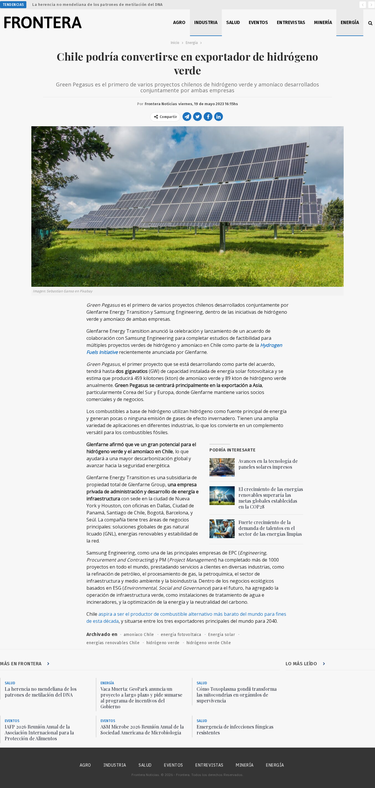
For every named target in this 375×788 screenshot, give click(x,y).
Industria (205, 22)
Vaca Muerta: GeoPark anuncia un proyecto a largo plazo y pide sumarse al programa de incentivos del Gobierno (141, 697)
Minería (323, 22)
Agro (179, 22)
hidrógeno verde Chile (208, 642)
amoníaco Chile (139, 634)
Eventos (258, 22)
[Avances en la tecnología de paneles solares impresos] (222, 467)
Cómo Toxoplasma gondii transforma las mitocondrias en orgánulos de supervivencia (237, 695)
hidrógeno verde (163, 642)
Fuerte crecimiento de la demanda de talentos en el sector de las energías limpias (270, 528)
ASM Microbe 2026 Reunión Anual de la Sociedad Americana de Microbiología (142, 730)
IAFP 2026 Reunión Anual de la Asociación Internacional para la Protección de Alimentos (39, 732)
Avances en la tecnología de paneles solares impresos (268, 464)
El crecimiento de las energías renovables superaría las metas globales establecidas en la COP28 (270, 498)
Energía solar (221, 634)
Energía (350, 22)
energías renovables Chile (113, 642)
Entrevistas (291, 22)
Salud (233, 22)
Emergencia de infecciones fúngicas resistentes (235, 730)
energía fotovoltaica (181, 634)
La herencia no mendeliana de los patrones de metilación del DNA (97, 4)
